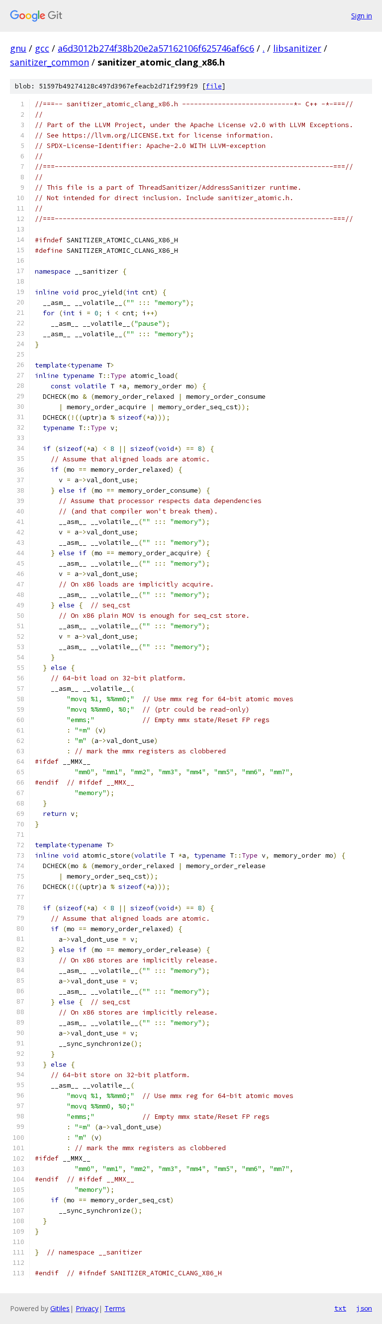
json (364, 1308)
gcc (42, 48)
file (214, 86)
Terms (114, 1308)
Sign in (361, 15)
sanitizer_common (49, 62)
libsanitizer (297, 48)
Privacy (87, 1308)
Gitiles (60, 1308)
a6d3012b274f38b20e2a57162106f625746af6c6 (156, 48)
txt (340, 1308)
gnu (18, 48)
